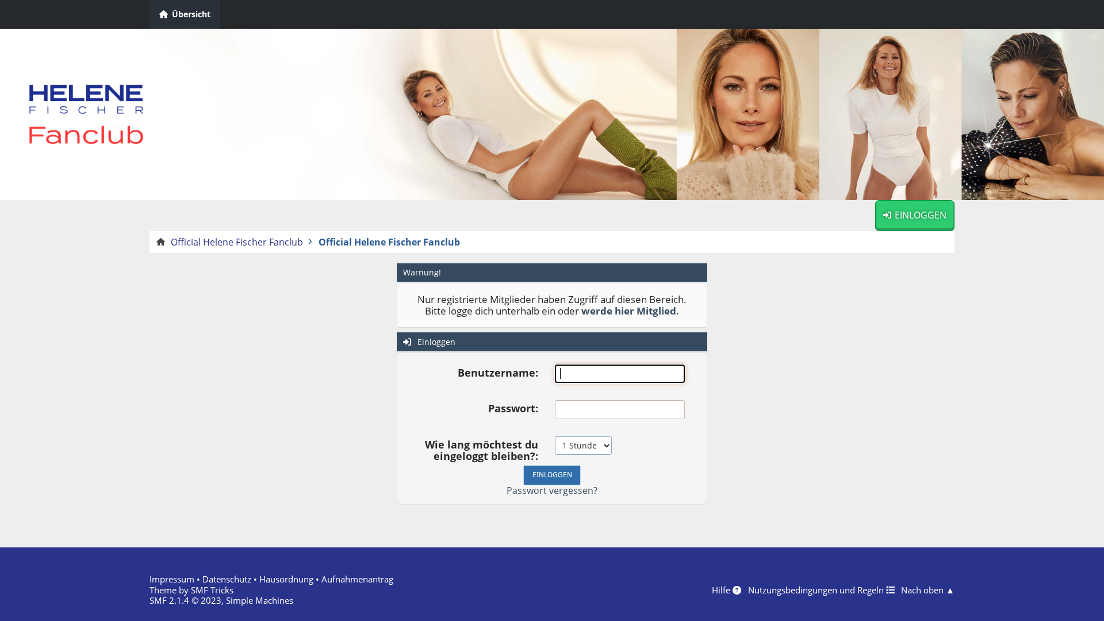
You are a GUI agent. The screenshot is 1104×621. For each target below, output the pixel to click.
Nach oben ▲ (927, 590)
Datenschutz (226, 579)
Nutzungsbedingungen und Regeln (817, 590)
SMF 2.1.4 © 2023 (185, 600)
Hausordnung (286, 579)
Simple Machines (259, 600)
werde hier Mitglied (628, 310)
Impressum (172, 579)
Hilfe (722, 590)
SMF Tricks (212, 590)
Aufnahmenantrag (357, 579)
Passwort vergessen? (552, 490)
